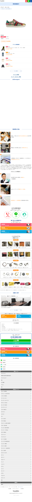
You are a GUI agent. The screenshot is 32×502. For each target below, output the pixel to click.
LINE (29, 1)
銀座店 (2, 484)
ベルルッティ (3, 475)
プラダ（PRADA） (3, 420)
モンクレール (3, 477)
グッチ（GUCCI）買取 (16, 76)
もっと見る (16, 310)
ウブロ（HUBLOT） (4, 409)
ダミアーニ (2, 457)
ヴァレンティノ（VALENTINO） (5, 448)
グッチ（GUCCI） (8, 8)
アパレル (3, 8)
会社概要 (9, 488)
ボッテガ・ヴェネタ (4, 452)
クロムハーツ (3, 459)
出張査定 (4, 366)
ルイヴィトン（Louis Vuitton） (5, 393)
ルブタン (2, 473)
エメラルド (2, 414)
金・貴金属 (2, 382)
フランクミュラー (3, 436)
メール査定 (4, 364)
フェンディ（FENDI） (4, 443)
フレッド (2, 461)
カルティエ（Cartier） (4, 402)
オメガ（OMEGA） (3, 432)
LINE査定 (4, 360)
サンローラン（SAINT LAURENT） (6, 423)
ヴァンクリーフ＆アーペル (4, 400)
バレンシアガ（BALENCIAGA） (5, 441)
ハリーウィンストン (4, 398)
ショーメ (2, 468)
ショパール (2, 464)
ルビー (2, 416)
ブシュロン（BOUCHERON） (5, 427)
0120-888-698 (16, 337)
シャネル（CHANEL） (4, 395)
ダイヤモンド (3, 411)
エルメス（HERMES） (4, 391)
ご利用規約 (22, 488)
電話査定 (4, 362)
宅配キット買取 (4, 316)
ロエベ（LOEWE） (3, 450)
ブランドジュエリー (4, 377)
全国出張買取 (19, 316)
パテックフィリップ (4, 407)
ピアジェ (2, 466)
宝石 (1, 380)
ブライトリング (3, 434)
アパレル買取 (16, 74)
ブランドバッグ (3, 373)
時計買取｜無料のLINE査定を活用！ (6, 375)
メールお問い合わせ (16, 343)
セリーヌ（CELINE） (4, 439)
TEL (26, 1)
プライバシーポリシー (15, 488)
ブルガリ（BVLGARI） (4, 425)
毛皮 (1, 480)
